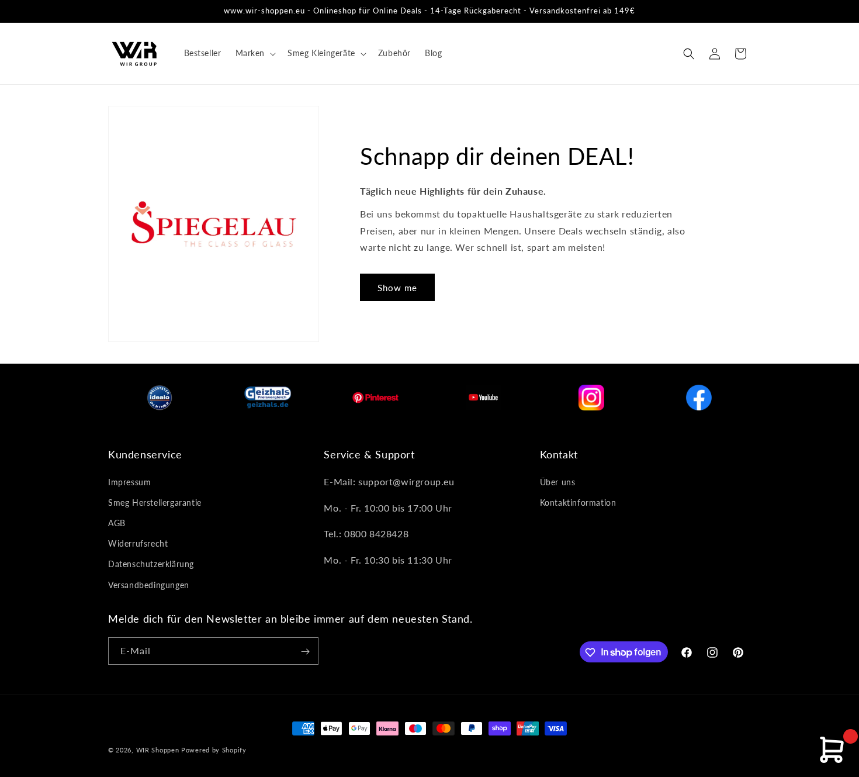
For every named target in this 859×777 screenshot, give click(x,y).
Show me (397, 287)
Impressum (129, 481)
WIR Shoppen (157, 750)
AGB (117, 522)
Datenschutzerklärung (151, 564)
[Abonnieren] (305, 651)
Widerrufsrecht (138, 543)
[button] (254, 53)
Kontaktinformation (578, 502)
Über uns (558, 481)
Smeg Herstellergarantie (155, 502)
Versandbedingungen (148, 584)
